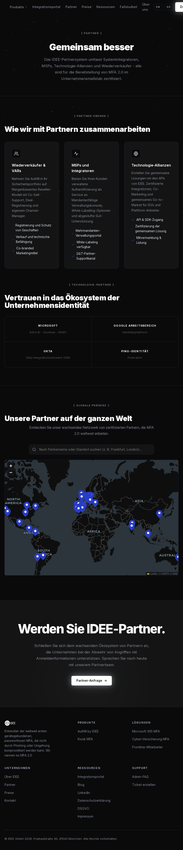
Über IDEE (11, 777)
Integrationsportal (46, 7)
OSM (174, 573)
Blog (81, 785)
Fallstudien (128, 7)
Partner (71, 7)
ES (169, 6)
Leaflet (153, 573)
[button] (35, 507)
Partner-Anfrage (89, 680)
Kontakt (10, 800)
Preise (87, 7)
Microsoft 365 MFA (146, 731)
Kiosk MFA (85, 739)
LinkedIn (84, 793)
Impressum (85, 816)
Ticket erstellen (144, 785)
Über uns (146, 6)
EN (158, 6)
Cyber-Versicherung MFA (150, 739)
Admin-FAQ (140, 777)
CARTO (165, 573)
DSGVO (83, 808)
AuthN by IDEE (88, 731)
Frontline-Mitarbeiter (147, 747)
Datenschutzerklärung (94, 800)
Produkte (17, 7)
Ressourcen (105, 7)
